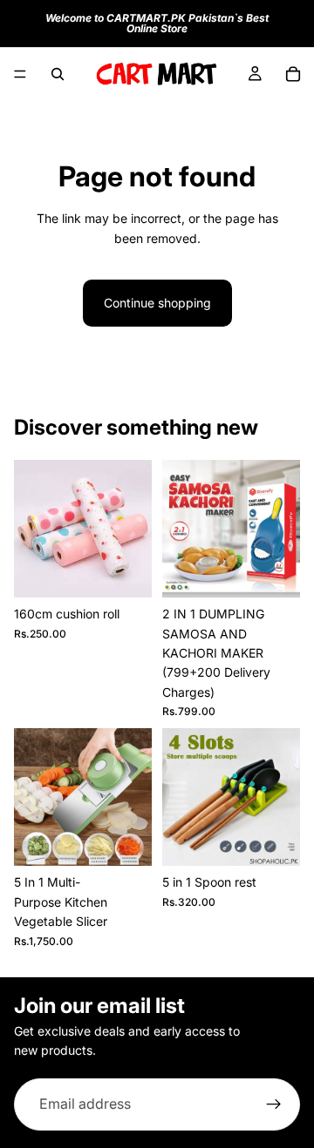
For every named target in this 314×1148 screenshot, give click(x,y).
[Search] (57, 74)
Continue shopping (157, 302)
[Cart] (293, 74)
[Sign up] (274, 1103)
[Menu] (20, 74)
